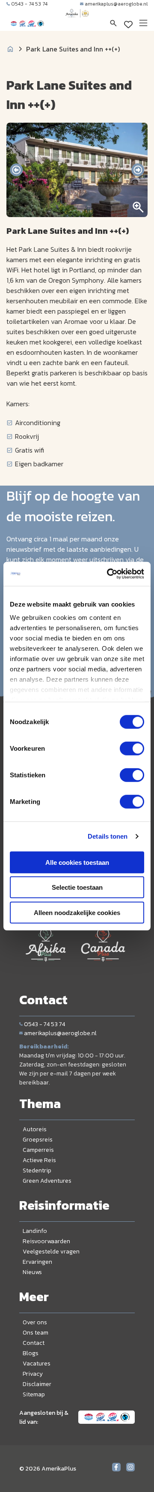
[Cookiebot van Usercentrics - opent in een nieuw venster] (108, 574)
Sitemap (34, 1394)
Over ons (35, 1322)
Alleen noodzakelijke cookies (77, 912)
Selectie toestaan (77, 887)
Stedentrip (37, 1170)
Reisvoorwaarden (46, 1241)
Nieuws (32, 1272)
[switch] (132, 748)
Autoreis (35, 1129)
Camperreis (38, 1149)
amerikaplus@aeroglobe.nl (116, 4)
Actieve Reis (39, 1160)
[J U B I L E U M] (77, 21)
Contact (33, 1342)
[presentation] (16, 169)
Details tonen (107, 836)
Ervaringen (37, 1261)
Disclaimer (37, 1384)
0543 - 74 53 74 (29, 4)
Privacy (33, 1373)
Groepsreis (38, 1139)
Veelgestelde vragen (51, 1251)
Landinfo (35, 1230)
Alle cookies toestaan (77, 862)
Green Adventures (47, 1180)
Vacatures (36, 1363)
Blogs (30, 1353)
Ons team (35, 1332)
